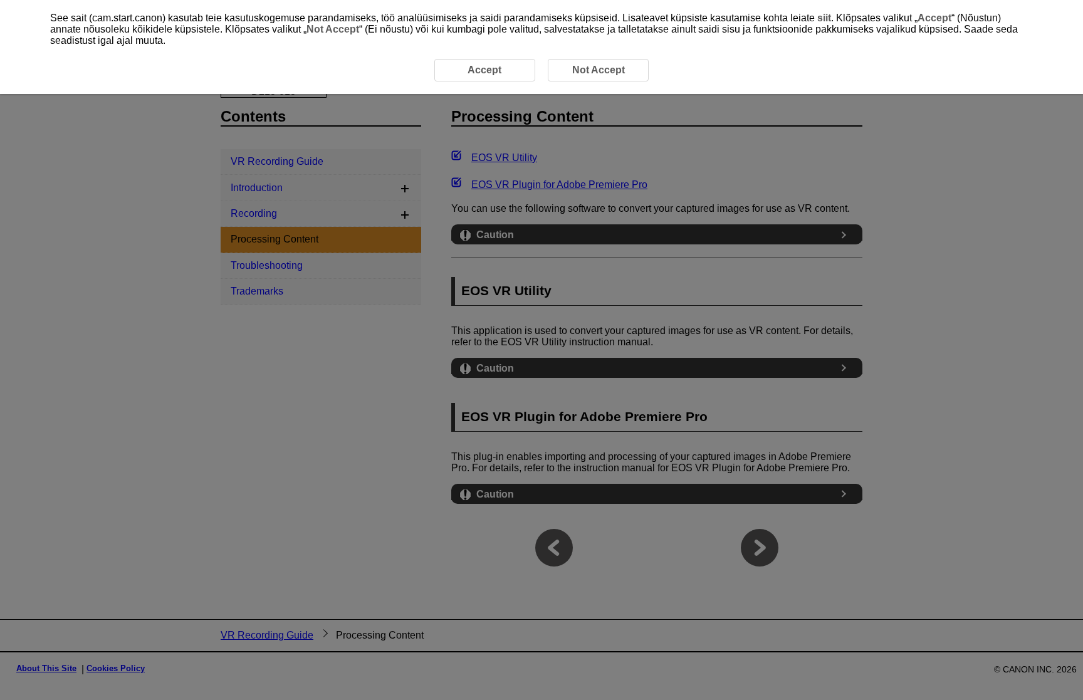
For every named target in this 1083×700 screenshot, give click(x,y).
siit (824, 18)
